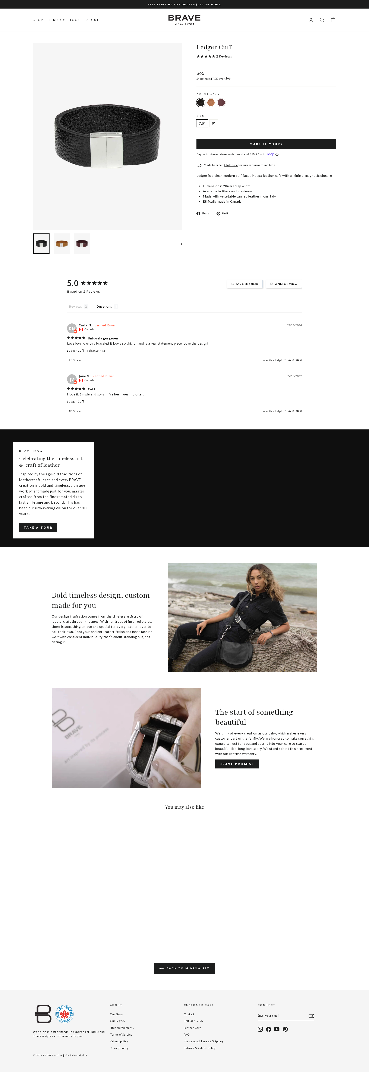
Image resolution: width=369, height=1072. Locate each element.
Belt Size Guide (194, 1021)
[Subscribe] (311, 1016)
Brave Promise (237, 764)
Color (207, 94)
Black (200, 102)
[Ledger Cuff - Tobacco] (42, 927)
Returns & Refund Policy (200, 1048)
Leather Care (192, 1027)
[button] (291, 360)
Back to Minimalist (187, 968)
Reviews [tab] (75, 306)
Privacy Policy (119, 1048)
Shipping (202, 78)
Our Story (116, 1014)
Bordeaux (221, 102)
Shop (38, 20)
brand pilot (80, 1055)
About (92, 20)
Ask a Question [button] (247, 284)
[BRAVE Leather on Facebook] (268, 1029)
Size (200, 115)
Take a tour (38, 527)
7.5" (202, 123)
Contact (189, 1014)
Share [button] (76, 360)
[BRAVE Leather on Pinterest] (285, 1029)
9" (213, 123)
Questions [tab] (104, 306)
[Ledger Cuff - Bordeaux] (47, 927)
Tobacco (211, 102)
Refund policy (119, 1041)
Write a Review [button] (286, 284)
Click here (231, 165)
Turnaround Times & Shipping (204, 1041)
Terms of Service (121, 1034)
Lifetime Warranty (122, 1027)
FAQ (187, 1034)
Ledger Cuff (75, 350)
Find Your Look (65, 20)
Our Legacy (118, 1021)
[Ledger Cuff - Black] (36, 927)
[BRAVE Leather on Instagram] (260, 1029)
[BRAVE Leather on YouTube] (277, 1029)
